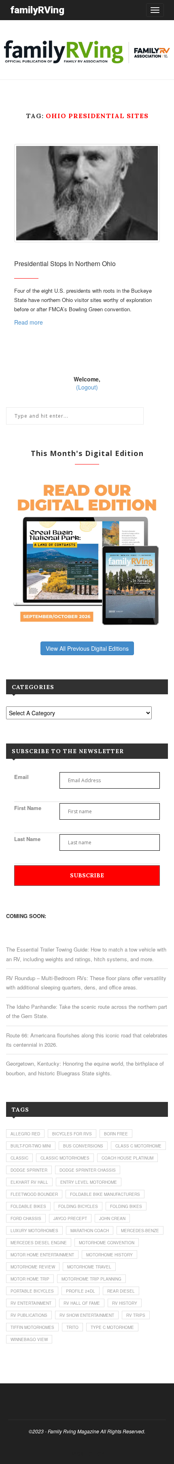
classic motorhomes (64, 1158)
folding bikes (126, 1206)
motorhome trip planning (91, 1279)
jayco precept (70, 1218)
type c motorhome (112, 1327)
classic (19, 1158)
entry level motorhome (88, 1182)
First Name (27, 808)
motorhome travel (89, 1267)
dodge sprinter (29, 1170)
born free (116, 1134)
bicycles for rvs (72, 1134)
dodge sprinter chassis (87, 1170)
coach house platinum (127, 1158)
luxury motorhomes (34, 1230)
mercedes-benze (140, 1230)
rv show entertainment (86, 1315)
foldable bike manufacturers (105, 1194)
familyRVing (37, 10)
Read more (28, 322)
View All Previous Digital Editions (87, 648)
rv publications (29, 1315)
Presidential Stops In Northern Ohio (65, 263)
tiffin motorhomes (32, 1327)
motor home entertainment (42, 1255)
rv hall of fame (82, 1303)
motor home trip (30, 1279)
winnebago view (29, 1339)
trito (72, 1327)
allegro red (25, 1134)
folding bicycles (78, 1206)
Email (21, 777)
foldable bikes (28, 1206)
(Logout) (87, 387)
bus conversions (83, 1146)
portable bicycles (32, 1291)
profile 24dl (80, 1291)
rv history (124, 1303)
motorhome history (109, 1255)
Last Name (27, 839)
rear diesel (121, 1291)
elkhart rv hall (29, 1182)
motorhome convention (106, 1242)
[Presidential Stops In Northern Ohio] (87, 193)
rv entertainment (31, 1303)
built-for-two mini (31, 1146)
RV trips (135, 1315)
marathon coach (89, 1230)
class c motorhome (138, 1146)
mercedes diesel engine (39, 1242)
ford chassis (26, 1218)
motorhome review (33, 1267)
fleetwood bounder (34, 1194)
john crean (112, 1218)
